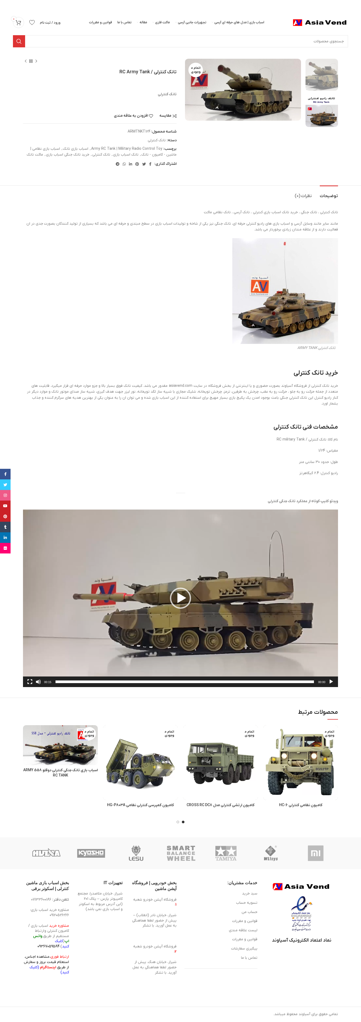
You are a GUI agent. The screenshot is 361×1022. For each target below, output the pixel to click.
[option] (322, 75)
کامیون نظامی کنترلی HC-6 (300, 805)
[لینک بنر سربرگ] (188, 5)
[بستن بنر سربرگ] (6, 5)
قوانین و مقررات (244, 921)
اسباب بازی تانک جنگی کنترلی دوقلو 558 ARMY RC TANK (60, 773)
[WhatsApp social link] (124, 164)
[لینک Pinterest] (137, 164)
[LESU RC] (136, 853)
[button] (180, 598)
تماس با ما (249, 957)
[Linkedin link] (130, 164)
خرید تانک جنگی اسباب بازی (67, 154)
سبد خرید (249, 893)
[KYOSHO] (91, 853)
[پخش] (331, 684)
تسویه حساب (246, 902)
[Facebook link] (150, 164)
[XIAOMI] (316, 853)
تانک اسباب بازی (125, 154)
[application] (180, 598)
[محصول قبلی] (36, 61)
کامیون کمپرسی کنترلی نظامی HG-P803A (140, 805)
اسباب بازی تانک (75, 148)
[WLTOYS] (270, 853)
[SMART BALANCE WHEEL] (181, 853)
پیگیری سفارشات (244, 948)
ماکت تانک (35, 154)
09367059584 (48, 946)
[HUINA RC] (46, 853)
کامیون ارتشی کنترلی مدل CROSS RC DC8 (220, 805)
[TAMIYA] (225, 853)
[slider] (184, 681)
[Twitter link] (144, 164)
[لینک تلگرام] (117, 164)
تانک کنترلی (157, 140)
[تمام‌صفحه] (30, 684)
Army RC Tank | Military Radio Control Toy (126, 148)
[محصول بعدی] (25, 61)
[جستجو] (19, 41)
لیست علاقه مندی (243, 930)
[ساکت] (38, 684)
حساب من (249, 912)
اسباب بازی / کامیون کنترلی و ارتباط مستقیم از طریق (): (48, 936)
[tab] (329, 193)
